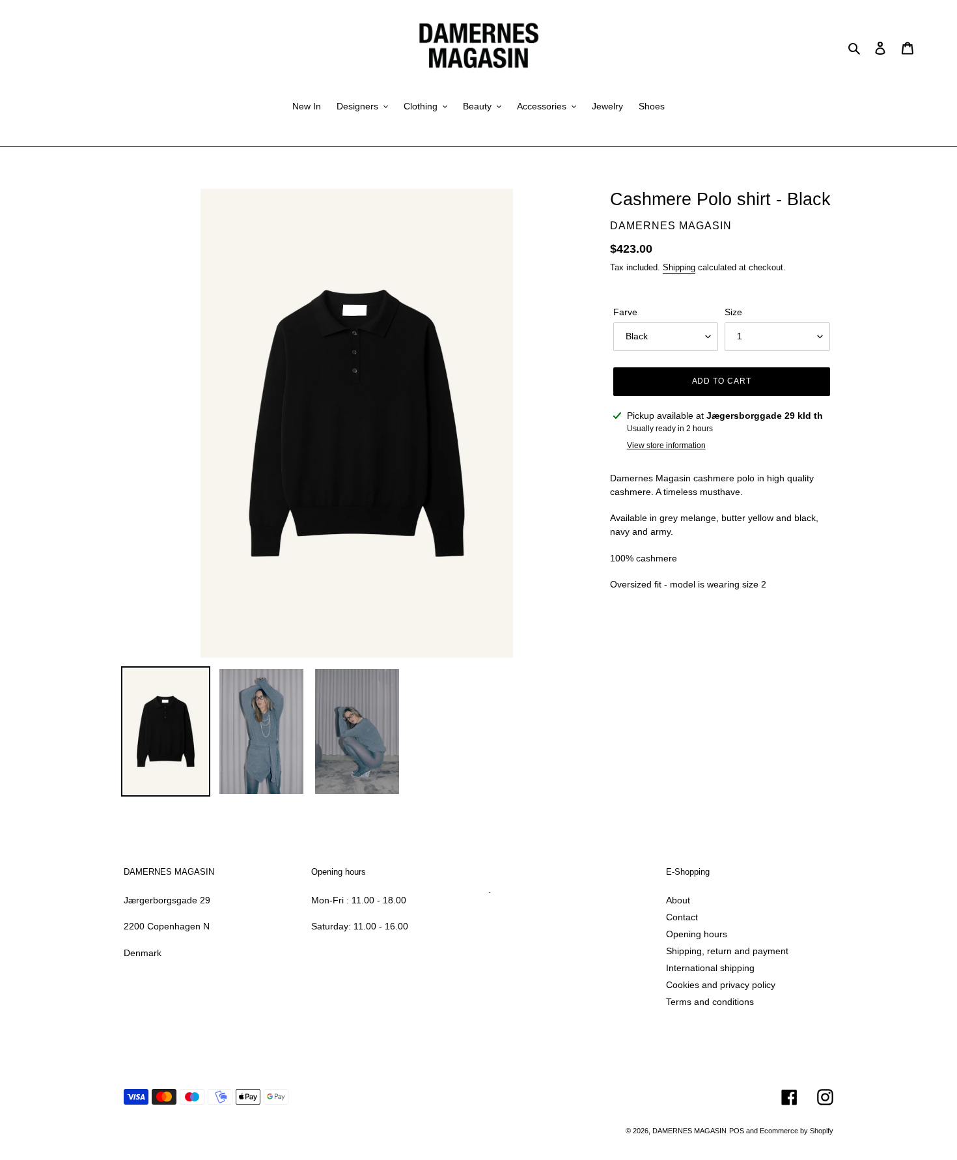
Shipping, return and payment (727, 951)
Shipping (679, 267)
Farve (625, 312)
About (678, 900)
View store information (666, 445)
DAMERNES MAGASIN (689, 1131)
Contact (682, 917)
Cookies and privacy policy (720, 985)
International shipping (710, 968)
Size (733, 312)
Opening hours (696, 934)
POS (736, 1131)
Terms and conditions (710, 1002)
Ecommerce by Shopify (796, 1131)
